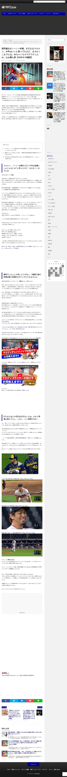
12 (53, 270)
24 (49, 275)
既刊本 (49, 223)
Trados (49, 179)
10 (49, 270)
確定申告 (50, 240)
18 (51, 273)
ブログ (4, 13)
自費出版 (50, 243)
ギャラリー (42, 13)
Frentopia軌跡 (51, 168)
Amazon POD (51, 158)
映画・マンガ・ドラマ (32, 13)
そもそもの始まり (51, 202)
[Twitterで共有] (14, 88)
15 (60, 270)
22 (60, 273)
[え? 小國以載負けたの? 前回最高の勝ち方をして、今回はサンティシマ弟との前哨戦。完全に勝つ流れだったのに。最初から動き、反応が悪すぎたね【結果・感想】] (50, 106)
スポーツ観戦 (15, 60)
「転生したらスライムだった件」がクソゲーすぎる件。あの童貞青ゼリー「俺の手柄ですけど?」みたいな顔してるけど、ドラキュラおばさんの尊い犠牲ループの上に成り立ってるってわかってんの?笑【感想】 (59, 87)
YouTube (50, 185)
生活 (49, 237)
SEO (49, 175)
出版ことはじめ (51, 216)
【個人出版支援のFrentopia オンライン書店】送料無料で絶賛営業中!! (18, 675)
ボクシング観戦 (22, 13)
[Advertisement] (33, 25)
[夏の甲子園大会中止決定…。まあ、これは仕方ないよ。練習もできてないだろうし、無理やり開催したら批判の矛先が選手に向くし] (5, 754)
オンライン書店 (51, 189)
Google (49, 172)
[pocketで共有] (30, 88)
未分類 (49, 230)
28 (58, 275)
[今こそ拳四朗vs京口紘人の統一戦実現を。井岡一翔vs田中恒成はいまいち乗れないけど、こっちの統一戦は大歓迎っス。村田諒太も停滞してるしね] (39, 713)
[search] (64, 2)
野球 (19, 60)
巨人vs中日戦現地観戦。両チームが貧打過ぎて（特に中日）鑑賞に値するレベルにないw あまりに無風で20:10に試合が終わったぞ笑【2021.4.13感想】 (25, 742)
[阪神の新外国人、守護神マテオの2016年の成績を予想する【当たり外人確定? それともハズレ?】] (5, 734)
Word (49, 182)
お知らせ (50, 192)
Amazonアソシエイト (52, 162)
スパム (49, 196)
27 (56, 275)
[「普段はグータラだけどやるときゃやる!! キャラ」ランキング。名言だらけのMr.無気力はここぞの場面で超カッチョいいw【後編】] (5, 713)
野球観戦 (9, 60)
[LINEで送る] (38, 88)
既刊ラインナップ (12, 13)
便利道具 (50, 213)
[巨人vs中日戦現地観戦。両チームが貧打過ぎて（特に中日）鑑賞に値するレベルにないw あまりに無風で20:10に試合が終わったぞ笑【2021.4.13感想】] (5, 743)
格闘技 (49, 233)
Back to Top (33, 764)
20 (56, 273)
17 (49, 273)
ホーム (48, 13)
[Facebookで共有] (6, 88)
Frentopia (37, 773)
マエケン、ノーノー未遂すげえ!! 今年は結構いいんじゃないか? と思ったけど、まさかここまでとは (22, 149)
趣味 (49, 247)
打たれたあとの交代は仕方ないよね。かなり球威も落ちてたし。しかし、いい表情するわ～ (22, 157)
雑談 (24, 60)
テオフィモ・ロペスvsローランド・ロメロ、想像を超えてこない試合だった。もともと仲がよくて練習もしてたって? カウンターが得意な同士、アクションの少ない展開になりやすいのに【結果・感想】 (59, 97)
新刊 (49, 219)
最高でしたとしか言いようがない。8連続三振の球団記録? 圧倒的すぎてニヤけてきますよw (22, 153)
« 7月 (49, 279)
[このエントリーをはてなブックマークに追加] (22, 88)
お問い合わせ (56, 13)
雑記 (21, 60)
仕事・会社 (50, 209)
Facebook (50, 165)
